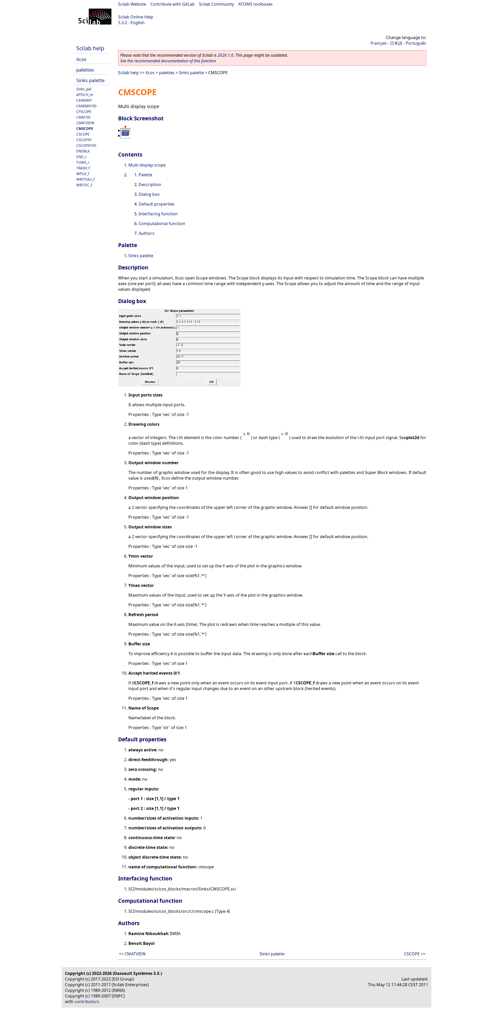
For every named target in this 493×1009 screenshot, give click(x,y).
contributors (86, 1001)
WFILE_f (82, 173)
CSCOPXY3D (86, 145)
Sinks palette (90, 80)
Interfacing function (158, 214)
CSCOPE (83, 134)
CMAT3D (83, 117)
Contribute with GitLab (172, 4)
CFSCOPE (83, 111)
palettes (85, 69)
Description (150, 184)
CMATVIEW (85, 122)
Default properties (157, 204)
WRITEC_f (84, 184)
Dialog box (149, 194)
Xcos (81, 59)
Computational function (162, 223)
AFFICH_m (84, 94)
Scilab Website (132, 4)
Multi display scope (147, 165)
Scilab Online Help (135, 17)
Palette (145, 175)
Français (379, 43)
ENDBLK (83, 151)
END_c (81, 156)
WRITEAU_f (85, 179)
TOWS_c (83, 162)
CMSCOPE (84, 128)
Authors (146, 233)
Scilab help (90, 48)
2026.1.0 (225, 55)
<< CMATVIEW (132, 954)
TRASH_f (83, 168)
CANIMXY (84, 100)
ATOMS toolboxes (255, 4)
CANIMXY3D (86, 105)
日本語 (396, 43)
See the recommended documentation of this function (168, 61)
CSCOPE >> (414, 954)
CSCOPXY (84, 139)
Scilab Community (216, 4)
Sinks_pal (83, 88)
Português (416, 43)
